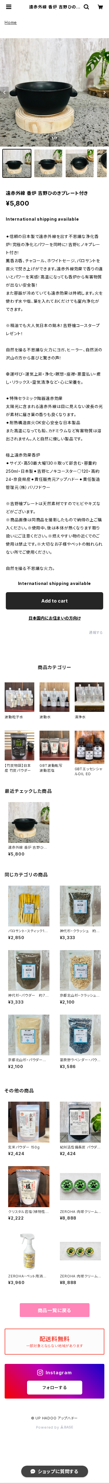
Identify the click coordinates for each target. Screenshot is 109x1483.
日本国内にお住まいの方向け (54, 618)
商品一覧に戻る (55, 1310)
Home (11, 22)
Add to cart (54, 601)
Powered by (48, 1427)
